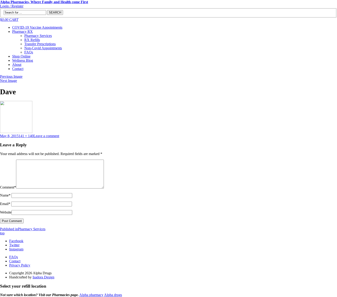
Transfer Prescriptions (40, 44)
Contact (17, 69)
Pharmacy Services (38, 36)
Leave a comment (46, 136)
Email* (5, 204)
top (2, 233)
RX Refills (32, 40)
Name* (5, 195)
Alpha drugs (113, 295)
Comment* (8, 187)
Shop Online (21, 56)
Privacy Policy (19, 265)
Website (5, 212)
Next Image (8, 81)
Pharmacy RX (22, 31)
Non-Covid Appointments (43, 48)
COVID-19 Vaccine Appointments (37, 27)
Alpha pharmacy (91, 295)
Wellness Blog (22, 60)
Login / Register (11, 6)
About (16, 65)
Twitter (14, 245)
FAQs (28, 52)
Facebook (16, 241)
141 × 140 (26, 136)
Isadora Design (43, 277)
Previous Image (11, 76)
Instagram (16, 249)
